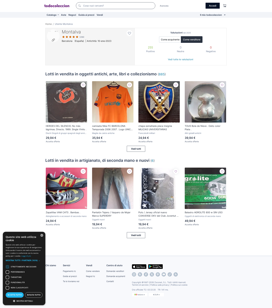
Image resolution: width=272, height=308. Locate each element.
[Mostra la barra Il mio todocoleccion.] (225, 15)
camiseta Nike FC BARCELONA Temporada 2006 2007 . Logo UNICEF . (112, 128)
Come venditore (191, 39)
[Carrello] (225, 6)
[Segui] (83, 84)
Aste (63, 14)
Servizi (66, 265)
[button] (24, 260)
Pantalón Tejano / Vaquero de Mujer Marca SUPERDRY (111, 214)
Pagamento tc (69, 271)
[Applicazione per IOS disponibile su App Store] (139, 266)
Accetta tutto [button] (15, 295)
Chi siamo (50, 265)
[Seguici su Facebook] (146, 274)
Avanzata (164, 6)
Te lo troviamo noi (71, 281)
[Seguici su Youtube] (164, 274)
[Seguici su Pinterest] (158, 274)
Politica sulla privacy (159, 285)
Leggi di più (26, 256)
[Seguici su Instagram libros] (140, 274)
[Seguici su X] (152, 274)
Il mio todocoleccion (211, 14)
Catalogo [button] (52, 14)
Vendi (100, 14)
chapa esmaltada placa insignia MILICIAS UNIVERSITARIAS (155, 128)
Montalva (71, 32)
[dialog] (24, 268)
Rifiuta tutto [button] (34, 295)
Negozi (72, 14)
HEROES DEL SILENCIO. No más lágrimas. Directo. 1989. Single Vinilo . (66, 128)
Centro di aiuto (114, 265)
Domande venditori (115, 271)
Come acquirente (170, 39)
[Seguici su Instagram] (134, 274)
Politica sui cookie (179, 285)
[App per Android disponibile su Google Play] (155, 266)
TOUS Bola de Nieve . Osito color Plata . (202, 128)
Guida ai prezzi (86, 14)
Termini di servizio (140, 285)
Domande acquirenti (115, 276)
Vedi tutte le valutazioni (180, 59)
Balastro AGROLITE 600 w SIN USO (204, 212)
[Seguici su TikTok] (170, 274)
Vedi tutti (136, 148)
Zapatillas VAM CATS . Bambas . (63, 212)
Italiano (141, 295)
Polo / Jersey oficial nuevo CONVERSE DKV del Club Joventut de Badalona (158, 214)
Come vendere (93, 271)
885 (162, 74)
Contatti (110, 281)
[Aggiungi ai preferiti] (129, 33)
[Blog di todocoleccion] (176, 274)
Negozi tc (90, 276)
